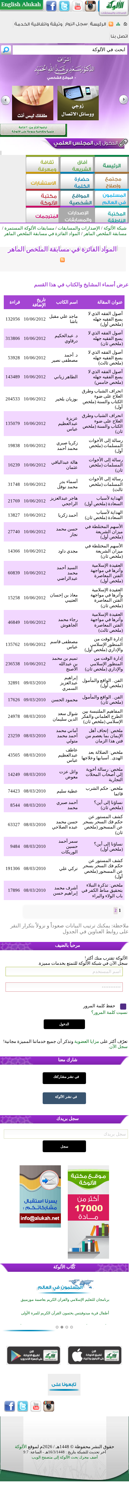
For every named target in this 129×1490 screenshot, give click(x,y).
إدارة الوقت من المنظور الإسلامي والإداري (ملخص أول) (104, 644)
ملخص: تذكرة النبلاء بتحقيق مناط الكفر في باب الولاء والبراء (102, 890)
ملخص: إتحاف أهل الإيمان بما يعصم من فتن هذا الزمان (104, 736)
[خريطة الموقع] (118, 26)
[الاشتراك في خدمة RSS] (111, 26)
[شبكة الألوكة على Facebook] (51, 6)
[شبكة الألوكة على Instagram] (90, 6)
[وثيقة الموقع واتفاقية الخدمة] (38, 26)
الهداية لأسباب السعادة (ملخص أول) (104, 501)
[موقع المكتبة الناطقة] (112, 215)
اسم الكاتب (67, 302)
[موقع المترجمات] (43, 215)
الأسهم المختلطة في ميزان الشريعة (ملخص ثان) (104, 551)
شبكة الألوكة (115, 228)
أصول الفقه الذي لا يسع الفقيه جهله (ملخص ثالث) (105, 357)
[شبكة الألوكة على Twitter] (64, 6)
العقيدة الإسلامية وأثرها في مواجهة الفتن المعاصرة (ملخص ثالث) (106, 622)
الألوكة (21, 1446)
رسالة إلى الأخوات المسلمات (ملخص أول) (106, 446)
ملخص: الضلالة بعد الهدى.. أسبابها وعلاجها (102, 755)
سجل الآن (118, 1046)
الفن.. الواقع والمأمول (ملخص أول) (102, 683)
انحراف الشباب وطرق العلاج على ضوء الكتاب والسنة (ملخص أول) (102, 398)
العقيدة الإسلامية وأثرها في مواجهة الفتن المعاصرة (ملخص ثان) (106, 597)
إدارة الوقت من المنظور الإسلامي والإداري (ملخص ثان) (104, 664)
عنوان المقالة (110, 302)
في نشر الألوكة (66, 1097)
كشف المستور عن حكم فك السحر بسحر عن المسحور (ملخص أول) (103, 868)
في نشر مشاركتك (66, 1077)
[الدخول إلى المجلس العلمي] (85, 144)
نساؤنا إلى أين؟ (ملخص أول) (108, 846)
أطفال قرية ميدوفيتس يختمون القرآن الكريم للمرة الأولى (65, 1313)
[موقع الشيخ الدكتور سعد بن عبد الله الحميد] (64, 72)
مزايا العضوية (86, 1041)
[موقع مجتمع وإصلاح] (112, 182)
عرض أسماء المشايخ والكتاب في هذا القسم (81, 284)
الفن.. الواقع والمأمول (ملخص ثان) (102, 699)
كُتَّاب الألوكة (64, 1266)
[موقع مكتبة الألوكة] (43, 199)
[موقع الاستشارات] (43, 182)
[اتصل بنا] (119, 38)
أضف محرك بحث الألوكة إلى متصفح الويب (65, 1457)
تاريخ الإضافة (39, 302)
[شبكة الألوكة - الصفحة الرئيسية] (98, 26)
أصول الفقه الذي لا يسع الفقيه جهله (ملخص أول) (105, 319)
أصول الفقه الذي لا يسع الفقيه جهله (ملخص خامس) (105, 377)
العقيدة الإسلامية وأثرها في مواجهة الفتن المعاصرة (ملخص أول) (106, 573)
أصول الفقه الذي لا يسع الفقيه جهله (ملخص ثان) (105, 338)
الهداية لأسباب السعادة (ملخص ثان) (104, 515)
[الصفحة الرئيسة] (125, 26)
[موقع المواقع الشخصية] (77, 199)
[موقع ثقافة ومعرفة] (43, 165)
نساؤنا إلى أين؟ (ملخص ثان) (108, 805)
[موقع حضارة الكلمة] (77, 182)
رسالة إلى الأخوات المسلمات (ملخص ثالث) (106, 484)
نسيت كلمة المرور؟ (109, 1012)
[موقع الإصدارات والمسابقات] (77, 215)
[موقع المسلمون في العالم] (112, 199)
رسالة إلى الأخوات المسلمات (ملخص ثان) (106, 465)
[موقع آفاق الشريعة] (77, 165)
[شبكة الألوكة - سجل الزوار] (76, 26)
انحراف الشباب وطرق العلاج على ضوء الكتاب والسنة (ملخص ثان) (102, 423)
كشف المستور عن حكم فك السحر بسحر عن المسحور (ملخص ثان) (103, 824)
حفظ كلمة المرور (99, 1005)
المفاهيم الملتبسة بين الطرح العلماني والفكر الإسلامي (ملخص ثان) (102, 716)
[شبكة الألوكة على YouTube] (77, 6)
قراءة (15, 302)
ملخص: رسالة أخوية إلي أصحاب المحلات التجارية (104, 775)
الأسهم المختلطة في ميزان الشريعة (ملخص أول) (104, 532)
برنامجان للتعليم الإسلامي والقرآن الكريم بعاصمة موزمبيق (65, 1300)
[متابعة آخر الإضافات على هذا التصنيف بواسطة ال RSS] (62, 260)
